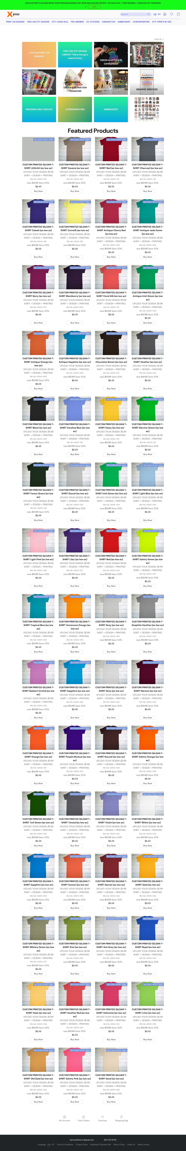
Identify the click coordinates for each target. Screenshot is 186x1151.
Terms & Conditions (65, 1145)
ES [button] (159, 14)
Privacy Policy (82, 1145)
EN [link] (49, 1145)
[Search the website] (148, 14)
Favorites (102, 1120)
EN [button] (155, 14)
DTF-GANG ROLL (60, 21)
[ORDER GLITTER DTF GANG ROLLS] (111, 49)
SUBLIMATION (108, 21)
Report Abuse (143, 1145)
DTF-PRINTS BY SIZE (161, 21)
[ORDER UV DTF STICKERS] (111, 77)
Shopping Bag (121, 1120)
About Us (131, 1145)
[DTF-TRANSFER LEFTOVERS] (147, 104)
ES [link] (53, 1145)
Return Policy (119, 1145)
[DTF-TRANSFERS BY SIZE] (39, 77)
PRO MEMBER (77, 21)
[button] (94, 7)
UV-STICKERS (92, 21)
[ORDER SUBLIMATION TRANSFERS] (75, 77)
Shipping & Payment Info (100, 1145)
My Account (64, 1120)
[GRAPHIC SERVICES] (147, 77)
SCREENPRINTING (141, 21)
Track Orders (84, 1120)
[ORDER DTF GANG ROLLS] (147, 49)
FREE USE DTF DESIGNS (38, 21)
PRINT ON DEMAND (15, 21)
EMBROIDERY (124, 21)
